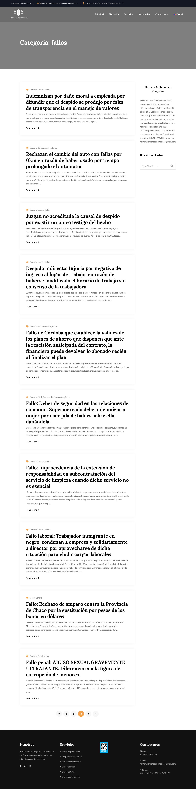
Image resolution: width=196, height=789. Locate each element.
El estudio (114, 14)
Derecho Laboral (37, 89)
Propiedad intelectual (72, 756)
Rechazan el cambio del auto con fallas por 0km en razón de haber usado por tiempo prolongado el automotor (74, 160)
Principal (99, 14)
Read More (31, 128)
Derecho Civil (36, 397)
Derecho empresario (71, 761)
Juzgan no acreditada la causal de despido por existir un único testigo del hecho (73, 219)
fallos (47, 89)
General (39, 598)
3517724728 (26, 3)
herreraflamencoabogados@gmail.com (61, 3)
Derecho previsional (71, 751)
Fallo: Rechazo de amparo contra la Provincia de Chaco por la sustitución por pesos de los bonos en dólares (77, 610)
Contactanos (161, 14)
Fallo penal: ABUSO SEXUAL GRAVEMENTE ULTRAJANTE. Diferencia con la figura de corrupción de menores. (75, 668)
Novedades (144, 14)
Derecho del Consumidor (40, 148)
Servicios (128, 14)
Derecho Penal (36, 656)
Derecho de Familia (71, 777)
